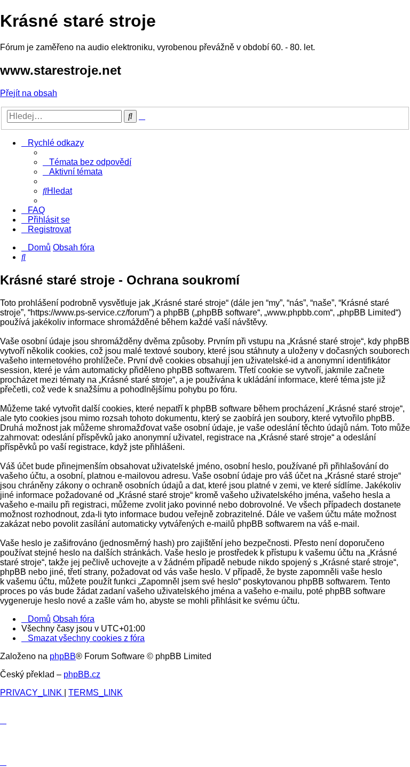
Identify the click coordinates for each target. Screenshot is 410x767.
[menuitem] (87, 162)
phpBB (63, 656)
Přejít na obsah (28, 93)
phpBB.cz (82, 674)
